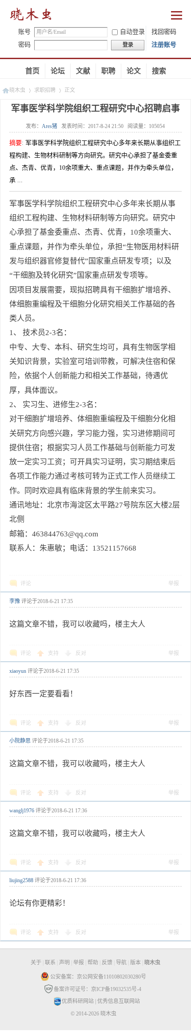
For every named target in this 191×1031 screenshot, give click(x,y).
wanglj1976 (21, 810)
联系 (50, 962)
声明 (64, 962)
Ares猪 (49, 126)
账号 (24, 31)
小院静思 (20, 741)
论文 (134, 71)
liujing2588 (21, 880)
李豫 (14, 601)
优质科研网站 (78, 1001)
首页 (32, 71)
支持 (54, 653)
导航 (121, 962)
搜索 (159, 71)
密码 (24, 44)
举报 (173, 583)
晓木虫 (31, 16)
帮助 (93, 962)
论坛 (58, 71)
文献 (83, 71)
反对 (81, 653)
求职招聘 (45, 90)
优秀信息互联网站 (118, 1001)
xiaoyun (17, 671)
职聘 (108, 71)
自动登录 (132, 31)
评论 (25, 583)
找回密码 (163, 31)
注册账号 (163, 44)
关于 (36, 962)
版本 (135, 962)
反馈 (107, 962)
